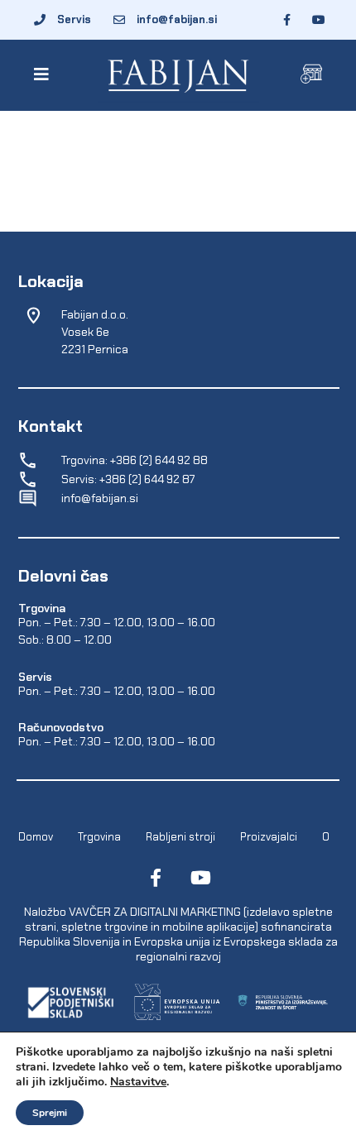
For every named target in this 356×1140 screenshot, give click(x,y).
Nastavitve (138, 1082)
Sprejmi (49, 1112)
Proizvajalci (268, 836)
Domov (35, 836)
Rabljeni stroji (180, 836)
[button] (44, 74)
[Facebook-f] (155, 878)
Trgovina (99, 836)
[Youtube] (200, 878)
